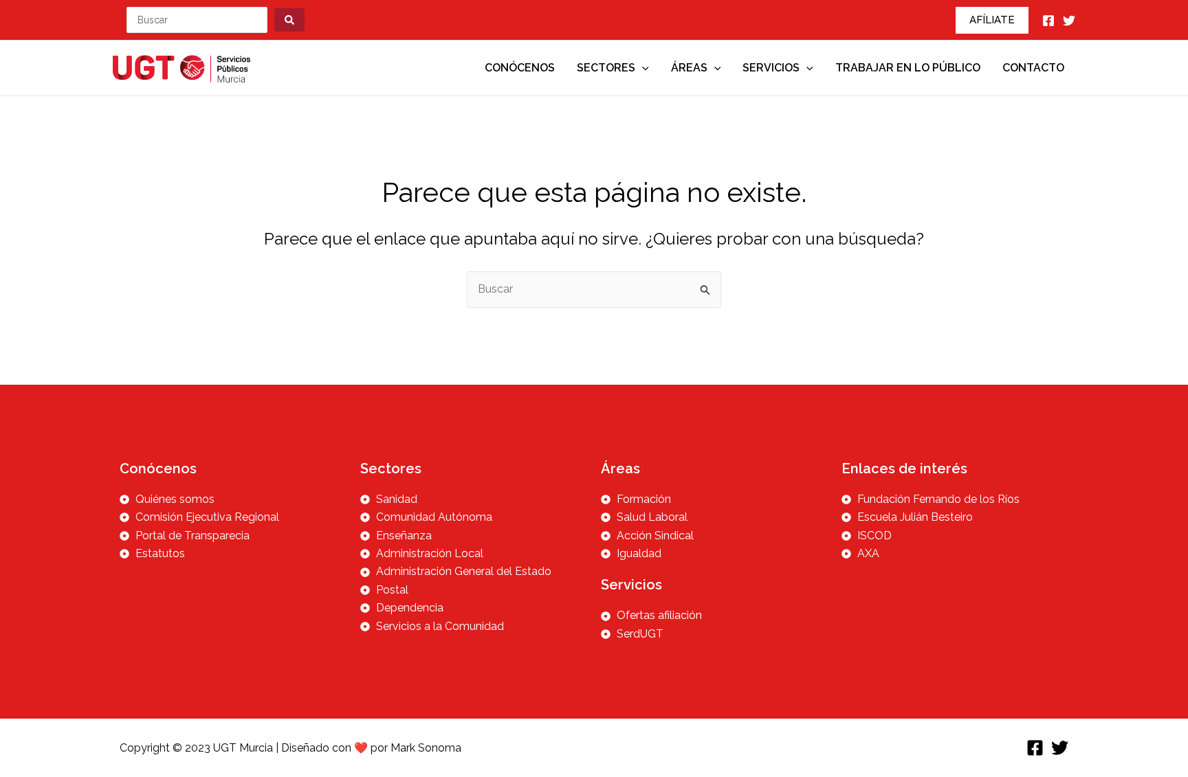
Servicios (771, 67)
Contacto (1033, 67)
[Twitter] (1069, 20)
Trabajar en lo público (907, 67)
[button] (992, 20)
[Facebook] (1048, 20)
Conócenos (520, 67)
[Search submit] (289, 20)
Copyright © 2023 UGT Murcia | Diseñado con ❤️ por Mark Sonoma (290, 747)
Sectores (606, 67)
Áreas (689, 67)
